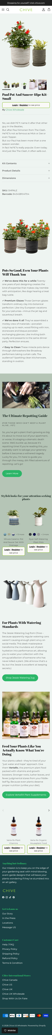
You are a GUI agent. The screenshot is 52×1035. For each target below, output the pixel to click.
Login (15, 105)
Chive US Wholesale (18, 1025)
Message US (9, 927)
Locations (7, 923)
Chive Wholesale (15, 109)
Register (24, 105)
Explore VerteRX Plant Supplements (26, 794)
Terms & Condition (12, 963)
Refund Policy (10, 958)
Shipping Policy (10, 953)
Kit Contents (9, 163)
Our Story (7, 913)
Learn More (12, 473)
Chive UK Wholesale (13, 994)
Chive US (7, 984)
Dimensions (9, 178)
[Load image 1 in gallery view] (26, 46)
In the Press (8, 918)
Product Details (11, 170)
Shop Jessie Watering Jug (20, 677)
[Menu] (3, 10)
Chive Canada (9, 980)
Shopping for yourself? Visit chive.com (26, 3)
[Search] (9, 10)
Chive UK (7, 989)
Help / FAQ (8, 944)
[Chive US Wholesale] (26, 9)
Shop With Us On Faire (14, 998)
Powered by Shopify (37, 1025)
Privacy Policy (9, 949)
